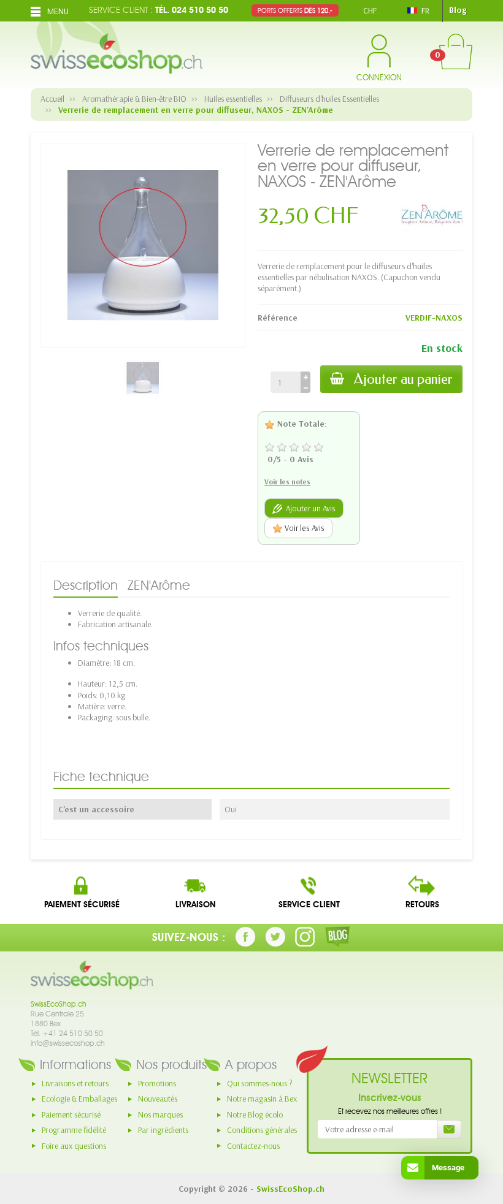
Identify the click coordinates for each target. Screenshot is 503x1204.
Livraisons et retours (75, 1083)
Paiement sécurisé (71, 1114)
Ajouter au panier (403, 379)
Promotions (157, 1083)
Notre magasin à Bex (262, 1098)
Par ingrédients (163, 1129)
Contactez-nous (253, 1145)
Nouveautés (157, 1098)
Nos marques (160, 1114)
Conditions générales (262, 1129)
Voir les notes (287, 481)
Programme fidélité (74, 1129)
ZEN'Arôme (159, 585)
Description (85, 585)
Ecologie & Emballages (79, 1098)
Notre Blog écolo (255, 1114)
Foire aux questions (74, 1145)
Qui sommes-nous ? (260, 1083)
